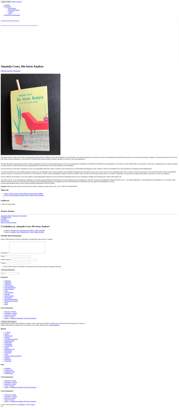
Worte (6, 302)
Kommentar (5, 253)
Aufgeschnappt (8, 286)
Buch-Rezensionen (13, 10)
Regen (14, 311)
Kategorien (7, 6)
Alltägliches (7, 282)
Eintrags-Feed (8, 370)
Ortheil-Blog (8, 351)
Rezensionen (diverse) (11, 299)
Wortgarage (7, 361)
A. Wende (7, 332)
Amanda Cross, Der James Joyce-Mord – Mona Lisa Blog (28, 230)
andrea (6, 318)
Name (3, 256)
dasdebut (7, 337)
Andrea (6, 334)
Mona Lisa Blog (17, 1)
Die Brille (6, 218)
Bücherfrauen (8, 336)
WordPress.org (8, 373)
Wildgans (7, 357)
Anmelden (7, 368)
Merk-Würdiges (9, 296)
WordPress (22, 404)
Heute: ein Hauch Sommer (8, 221)
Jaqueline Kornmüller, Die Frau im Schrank (23, 318)
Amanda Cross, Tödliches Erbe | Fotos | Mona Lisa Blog (27, 232)
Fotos (6, 291)
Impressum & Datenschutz (12, 15)
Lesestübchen (8, 346)
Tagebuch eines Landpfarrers (13, 356)
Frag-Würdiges (8, 292)
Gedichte (11, 11)
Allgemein (4, 216)
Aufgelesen (7, 284)
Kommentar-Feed (9, 371)
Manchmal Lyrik (9, 349)
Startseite (7, 5)
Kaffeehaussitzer (9, 341)
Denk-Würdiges (9, 289)
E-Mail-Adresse (6, 259)
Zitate (10, 13)
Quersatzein (7, 352)
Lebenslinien (8, 344)
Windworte (7, 359)
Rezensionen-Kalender (11, 301)
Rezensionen (12, 8)
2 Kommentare (17, 71)
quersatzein (7, 313)
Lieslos (6, 347)
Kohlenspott (8, 342)
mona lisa (9, 71)
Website (3, 263)
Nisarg (33, 404)
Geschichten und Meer (11, 339)
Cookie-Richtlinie (54, 325)
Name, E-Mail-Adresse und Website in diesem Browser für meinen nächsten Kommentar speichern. (32, 266)
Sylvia (6, 316)
